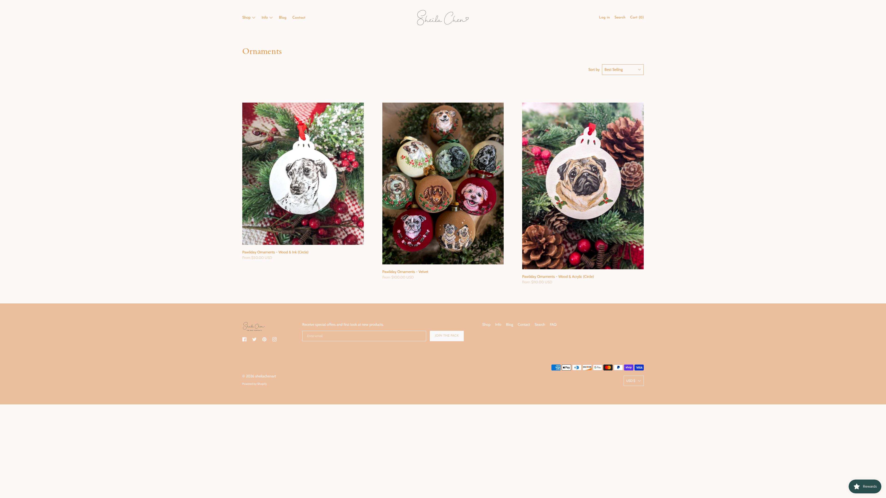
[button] (620, 18)
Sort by (594, 69)
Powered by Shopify (254, 383)
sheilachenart (265, 376)
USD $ (630, 381)
